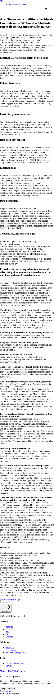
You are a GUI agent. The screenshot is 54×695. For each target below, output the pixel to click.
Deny (3, 689)
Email (3, 602)
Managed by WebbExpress (12, 671)
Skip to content (6, 1)
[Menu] (45, 8)
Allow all (11, 689)
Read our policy (7, 691)
